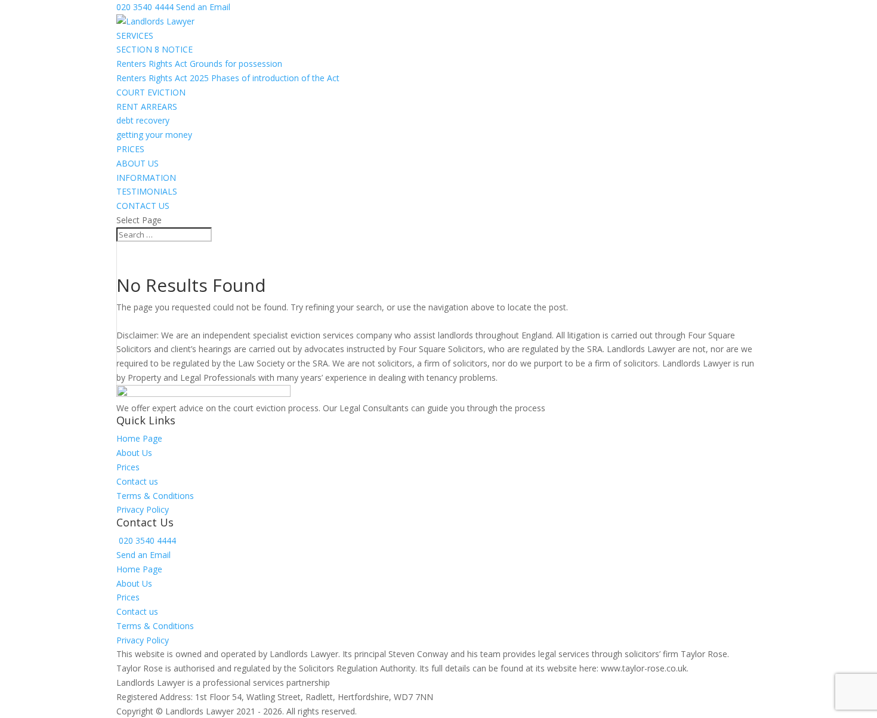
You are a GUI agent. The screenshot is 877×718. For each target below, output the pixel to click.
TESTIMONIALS (146, 191)
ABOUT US (137, 163)
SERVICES (134, 35)
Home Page (139, 438)
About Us (134, 452)
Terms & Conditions (155, 495)
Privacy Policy (142, 509)
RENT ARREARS (146, 106)
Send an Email (143, 554)
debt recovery (142, 120)
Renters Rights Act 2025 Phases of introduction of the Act (227, 78)
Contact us (137, 481)
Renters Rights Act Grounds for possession (199, 63)
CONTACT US (142, 205)
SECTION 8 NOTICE (154, 49)
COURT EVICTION (151, 92)
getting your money (154, 134)
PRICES (130, 149)
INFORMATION (146, 177)
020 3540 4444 (145, 7)
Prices (128, 467)
